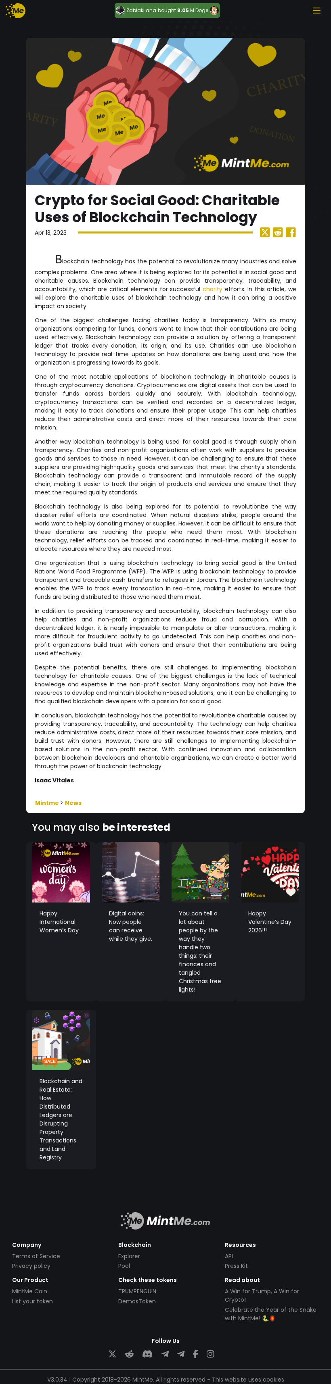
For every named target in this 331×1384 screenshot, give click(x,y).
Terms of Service (36, 1256)
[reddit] (129, 1354)
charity (212, 289)
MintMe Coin (29, 1291)
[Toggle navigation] (316, 10)
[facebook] (195, 1354)
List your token (32, 1301)
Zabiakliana (141, 10)
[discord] (147, 1354)
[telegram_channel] (180, 1354)
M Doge (199, 10)
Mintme (47, 803)
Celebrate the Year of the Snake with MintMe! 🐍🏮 (270, 1314)
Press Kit (236, 1266)
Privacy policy (31, 1266)
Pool (124, 1266)
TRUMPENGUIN (137, 1291)
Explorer (129, 1256)
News (73, 803)
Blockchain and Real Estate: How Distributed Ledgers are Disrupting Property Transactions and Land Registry (61, 1119)
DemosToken (137, 1301)
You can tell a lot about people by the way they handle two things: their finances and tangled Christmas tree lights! (200, 951)
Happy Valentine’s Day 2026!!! (269, 921)
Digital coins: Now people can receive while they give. (130, 926)
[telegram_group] (165, 1354)
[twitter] (112, 1354)
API (229, 1256)
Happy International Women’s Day (59, 921)
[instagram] (210, 1354)
